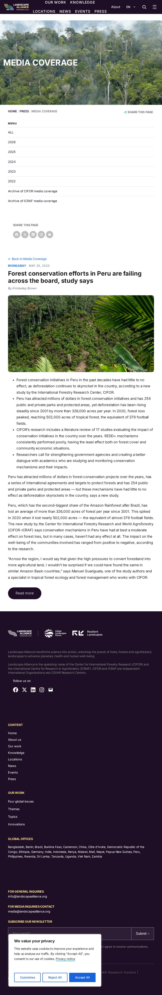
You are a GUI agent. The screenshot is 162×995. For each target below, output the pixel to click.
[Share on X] (24, 234)
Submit (141, 933)
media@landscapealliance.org (29, 911)
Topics (12, 816)
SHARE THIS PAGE (140, 112)
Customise (27, 977)
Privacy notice (65, 959)
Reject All (55, 977)
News (12, 766)
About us (14, 739)
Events (13, 772)
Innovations (16, 824)
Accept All (82, 977)
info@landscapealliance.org (27, 896)
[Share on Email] (49, 234)
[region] (54, 960)
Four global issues (21, 801)
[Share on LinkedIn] (33, 234)
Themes (13, 809)
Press (12, 779)
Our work (14, 746)
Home (12, 733)
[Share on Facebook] (16, 234)
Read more (25, 593)
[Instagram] (41, 234)
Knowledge (16, 752)
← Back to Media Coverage (27, 259)
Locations (15, 759)
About (115, 7)
